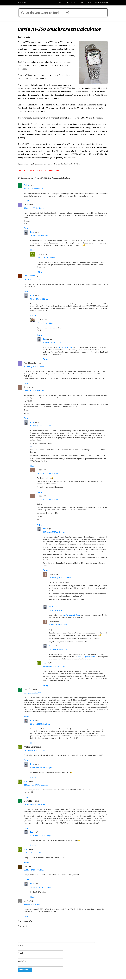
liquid (32, 232)
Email (21, 953)
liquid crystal (22, 3)
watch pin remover (65, 347)
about (66, 2)
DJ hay (26, 185)
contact (89, 2)
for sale (73, 2)
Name (21, 945)
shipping (81, 2)
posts (60, 2)
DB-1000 (56, 105)
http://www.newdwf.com (71, 615)
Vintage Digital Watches (86, 657)
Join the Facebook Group (41, 170)
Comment (23, 926)
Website (22, 961)
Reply (26, 200)
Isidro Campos (29, 276)
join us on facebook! (101, 2)
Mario (45, 663)
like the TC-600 (59, 88)
